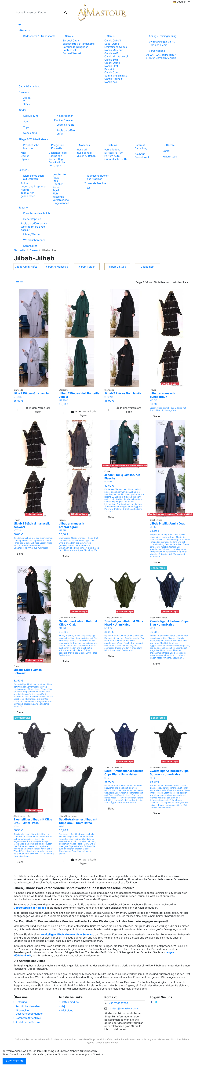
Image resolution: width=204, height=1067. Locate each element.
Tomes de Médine (95, 183)
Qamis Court (112, 72)
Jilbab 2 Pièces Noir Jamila (122, 393)
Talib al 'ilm (27, 192)
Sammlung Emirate (115, 75)
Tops (26, 127)
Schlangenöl (111, 1042)
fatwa (56, 177)
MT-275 (108, 628)
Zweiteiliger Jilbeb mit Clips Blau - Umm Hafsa (169, 622)
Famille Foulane (63, 120)
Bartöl (166, 150)
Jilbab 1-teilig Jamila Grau (167, 523)
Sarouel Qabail (71, 40)
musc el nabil (84, 152)
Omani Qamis (112, 62)
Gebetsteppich (32, 219)
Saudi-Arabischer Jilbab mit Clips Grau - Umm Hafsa (78, 821)
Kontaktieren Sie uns (27, 1022)
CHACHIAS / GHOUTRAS (161, 55)
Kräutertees (170, 156)
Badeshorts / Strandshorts (39, 36)
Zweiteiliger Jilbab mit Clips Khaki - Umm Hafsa (123, 622)
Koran (56, 187)
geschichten (28, 196)
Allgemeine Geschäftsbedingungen (29, 1012)
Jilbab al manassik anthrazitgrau (71, 525)
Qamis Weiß (111, 53)
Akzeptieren (14, 1061)
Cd (89, 187)
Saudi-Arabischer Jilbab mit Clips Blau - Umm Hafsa (123, 772)
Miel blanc (67, 1010)
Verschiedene (157, 50)
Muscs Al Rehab (86, 155)
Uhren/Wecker (31, 234)
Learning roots (65, 124)
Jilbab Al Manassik (56, 266)
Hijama (25, 159)
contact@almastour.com (123, 1008)
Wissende (58, 196)
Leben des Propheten (33, 186)
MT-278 (62, 628)
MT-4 (16, 826)
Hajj (63, 1006)
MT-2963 (18, 397)
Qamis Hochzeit (114, 78)
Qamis (110, 36)
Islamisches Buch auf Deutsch (33, 177)
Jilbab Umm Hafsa (26, 266)
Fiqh (55, 193)
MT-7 (106, 778)
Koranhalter (30, 245)
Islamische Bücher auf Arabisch (98, 177)
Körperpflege (56, 159)
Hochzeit (58, 184)
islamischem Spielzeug (139, 1039)
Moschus (84, 145)
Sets (26, 121)
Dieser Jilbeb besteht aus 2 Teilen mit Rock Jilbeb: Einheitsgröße (168, 409)
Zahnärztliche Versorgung (57, 164)
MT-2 (152, 778)
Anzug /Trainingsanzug (162, 36)
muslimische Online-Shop (81, 1039)
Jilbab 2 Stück (27, 101)
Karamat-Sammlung (141, 146)
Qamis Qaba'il (112, 40)
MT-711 (62, 530)
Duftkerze (169, 145)
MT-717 (153, 400)
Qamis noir (110, 82)
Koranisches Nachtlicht (37, 213)
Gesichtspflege (58, 152)
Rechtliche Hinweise (27, 1006)
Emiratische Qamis (115, 46)
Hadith (25, 189)
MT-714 (17, 530)
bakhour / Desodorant (142, 155)
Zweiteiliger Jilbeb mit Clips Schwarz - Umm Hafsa (169, 772)
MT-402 (17, 676)
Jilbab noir (147, 266)
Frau (55, 180)
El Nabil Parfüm (113, 152)
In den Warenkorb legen (40, 409)
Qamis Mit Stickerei (116, 56)
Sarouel (69, 36)
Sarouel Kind (31, 115)
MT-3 (152, 628)
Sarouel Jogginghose (75, 46)
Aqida (24, 183)
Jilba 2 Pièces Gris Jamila (31, 393)
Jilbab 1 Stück (86, 266)
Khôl (23, 152)
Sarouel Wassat (72, 53)
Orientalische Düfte (115, 159)
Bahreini (109, 69)
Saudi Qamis (111, 43)
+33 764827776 (118, 1003)
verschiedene (112, 149)
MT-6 (61, 826)
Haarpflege (55, 155)
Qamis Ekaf (111, 66)
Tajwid (56, 190)
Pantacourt (69, 50)
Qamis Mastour (113, 50)
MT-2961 (108, 397)
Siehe (156, 416)
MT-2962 (63, 400)
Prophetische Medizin (31, 146)
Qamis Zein (111, 59)
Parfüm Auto (112, 155)
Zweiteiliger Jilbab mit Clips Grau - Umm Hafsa (33, 821)
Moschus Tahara (180, 1039)
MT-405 (108, 482)
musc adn (82, 149)
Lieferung (21, 1002)
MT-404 (153, 527)
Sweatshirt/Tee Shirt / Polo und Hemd (162, 43)
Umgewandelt (61, 203)
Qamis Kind (30, 133)
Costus (25, 155)
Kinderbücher (65, 115)
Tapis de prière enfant (66, 132)
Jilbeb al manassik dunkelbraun (162, 395)
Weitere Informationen (121, 1054)
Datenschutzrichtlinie (28, 1018)
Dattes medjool (70, 1002)
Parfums (112, 145)
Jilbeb (99, 1042)
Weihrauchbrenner (34, 240)
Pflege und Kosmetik (57, 146)
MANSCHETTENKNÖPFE (161, 58)
